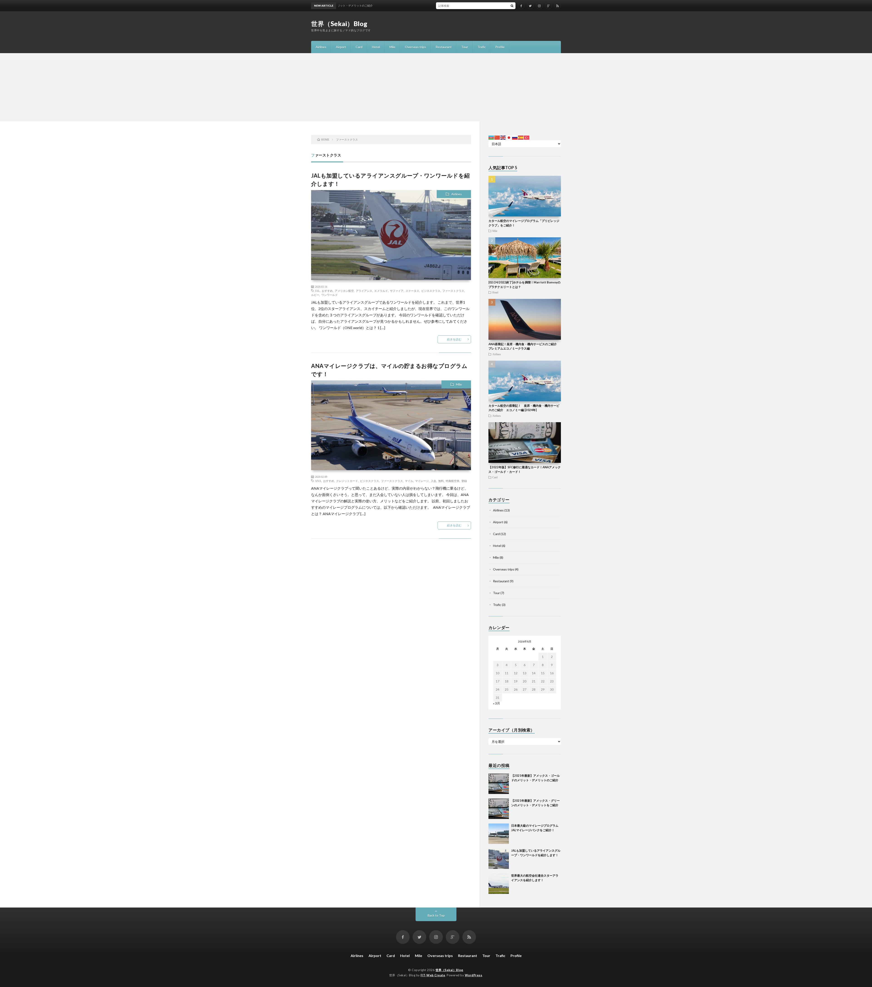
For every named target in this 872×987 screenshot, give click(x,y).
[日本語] (509, 137)
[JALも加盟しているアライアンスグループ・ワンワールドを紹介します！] (498, 858)
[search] (512, 5)
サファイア (397, 290)
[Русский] (515, 137)
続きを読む (454, 339)
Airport (341, 47)
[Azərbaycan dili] (491, 137)
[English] (503, 137)
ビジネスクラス (430, 290)
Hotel (376, 47)
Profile (500, 47)
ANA (318, 480)
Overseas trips (415, 47)
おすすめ (327, 290)
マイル (409, 480)
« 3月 (496, 703)
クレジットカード (347, 480)
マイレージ (422, 480)
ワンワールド (329, 294)
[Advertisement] (436, 87)
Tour (464, 47)
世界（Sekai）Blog (339, 23)
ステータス (412, 290)
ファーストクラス (453, 290)
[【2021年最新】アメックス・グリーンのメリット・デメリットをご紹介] (498, 809)
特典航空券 (452, 480)
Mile (392, 47)
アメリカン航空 (344, 290)
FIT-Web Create (433, 975)
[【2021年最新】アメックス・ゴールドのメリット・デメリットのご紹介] (498, 784)
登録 (464, 480)
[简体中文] (497, 137)
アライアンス (364, 290)
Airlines (321, 47)
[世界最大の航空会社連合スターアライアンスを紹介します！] (498, 883)
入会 (433, 480)
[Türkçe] (527, 137)
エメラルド (381, 290)
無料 (441, 480)
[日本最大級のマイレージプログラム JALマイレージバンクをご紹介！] (498, 833)
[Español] (521, 137)
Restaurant (444, 47)
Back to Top (436, 915)
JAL (317, 290)
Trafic (482, 47)
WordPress (473, 975)
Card (359, 47)
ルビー (315, 294)
